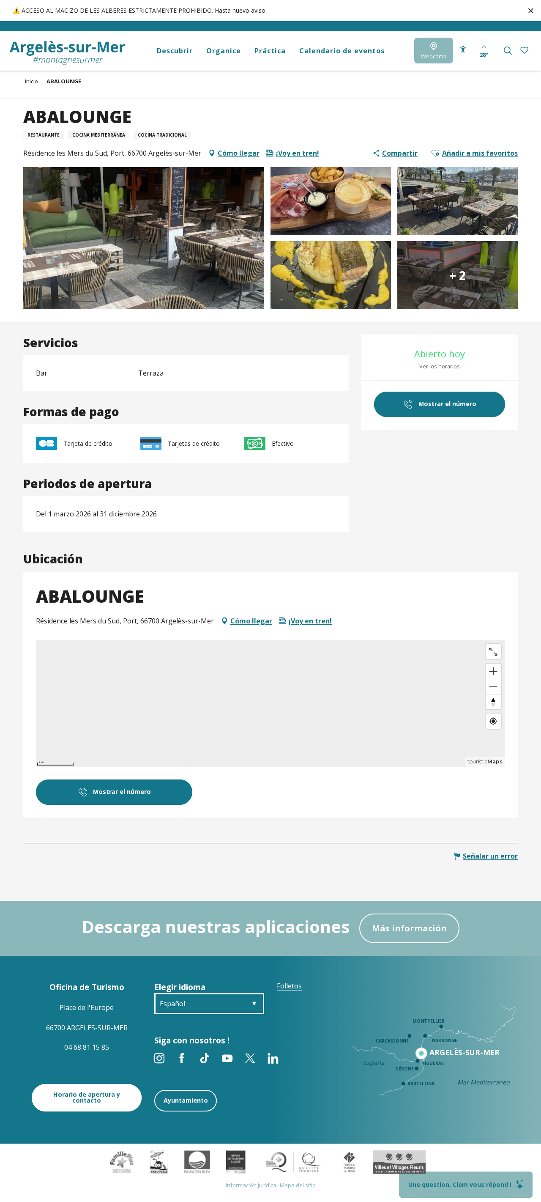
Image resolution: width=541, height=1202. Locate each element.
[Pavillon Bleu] (197, 1161)
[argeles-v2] (67, 53)
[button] (507, 50)
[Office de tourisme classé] (235, 1161)
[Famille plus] (121, 1161)
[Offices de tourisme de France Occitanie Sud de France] (293, 1161)
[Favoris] (525, 50)
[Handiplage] (159, 1161)
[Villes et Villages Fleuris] (399, 1161)
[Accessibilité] (463, 49)
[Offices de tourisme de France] (349, 1161)
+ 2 (457, 275)
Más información (409, 928)
